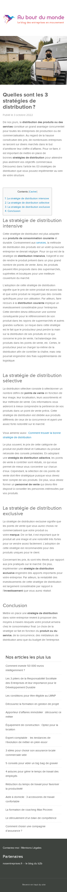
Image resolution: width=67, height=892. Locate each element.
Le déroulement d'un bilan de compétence (31, 818)
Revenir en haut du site (34, 884)
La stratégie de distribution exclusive (27, 207)
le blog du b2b (33, 863)
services (41, 242)
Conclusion (12, 211)
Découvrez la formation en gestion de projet (32, 704)
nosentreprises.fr (13, 863)
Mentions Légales (31, 847)
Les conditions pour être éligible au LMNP (31, 695)
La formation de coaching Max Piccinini (29, 809)
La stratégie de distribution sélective (27, 202)
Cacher (33, 191)
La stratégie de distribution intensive (27, 198)
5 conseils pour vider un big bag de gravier (32, 763)
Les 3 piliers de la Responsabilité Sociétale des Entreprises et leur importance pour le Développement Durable (31, 683)
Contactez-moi (11, 847)
